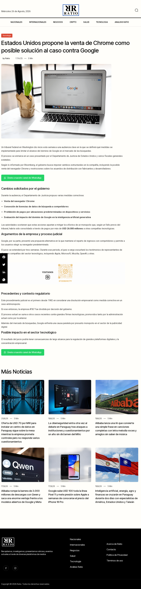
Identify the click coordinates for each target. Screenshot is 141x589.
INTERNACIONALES (37, 22)
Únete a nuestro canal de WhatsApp (24, 178)
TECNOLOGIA (102, 22)
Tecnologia (75, 561)
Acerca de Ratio (114, 544)
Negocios (74, 550)
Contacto (111, 549)
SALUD (86, 22)
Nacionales (75, 539)
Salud (72, 556)
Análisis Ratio (76, 567)
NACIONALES (16, 22)
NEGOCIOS (58, 22)
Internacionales (77, 544)
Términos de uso (115, 560)
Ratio (7, 58)
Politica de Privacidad (117, 555)
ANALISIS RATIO (122, 22)
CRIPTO (73, 22)
